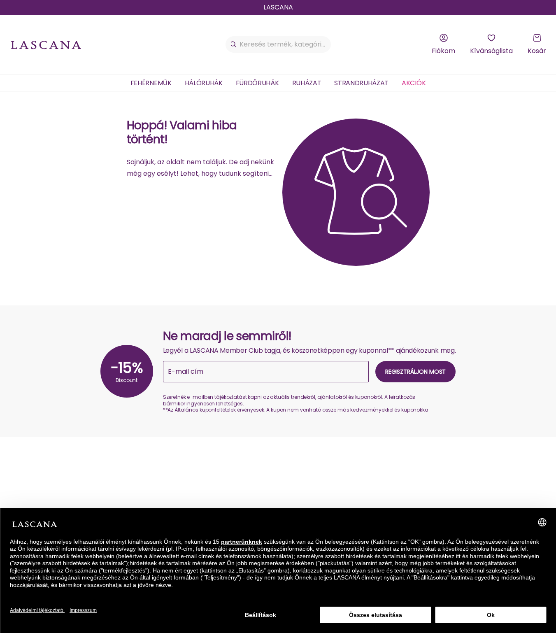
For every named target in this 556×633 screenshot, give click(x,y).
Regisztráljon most (415, 372)
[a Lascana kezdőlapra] (46, 44)
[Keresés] (233, 44)
